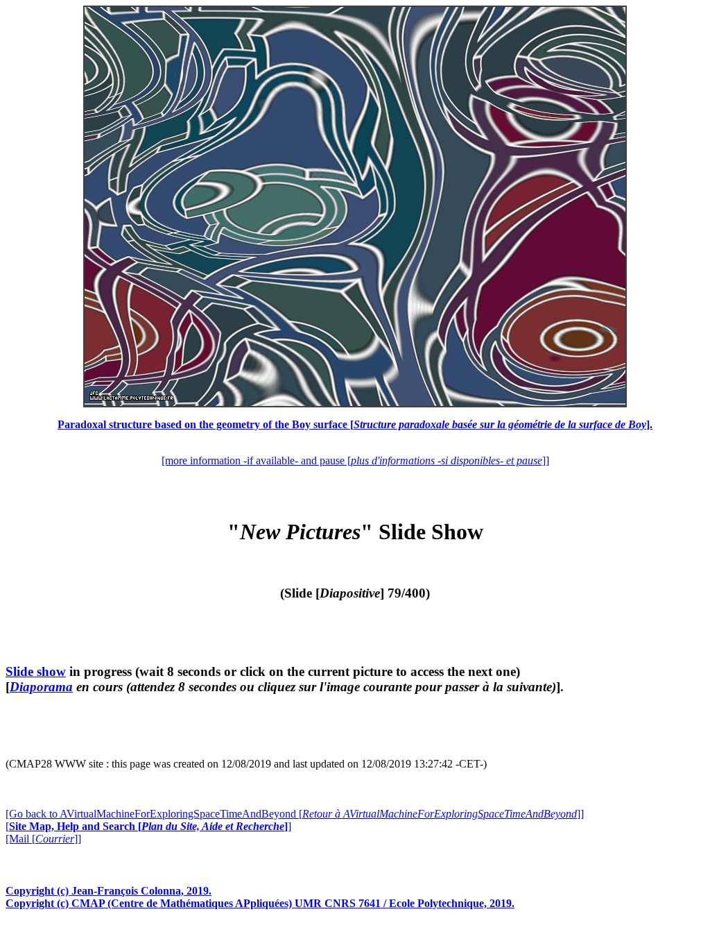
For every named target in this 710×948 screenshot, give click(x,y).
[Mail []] (43, 839)
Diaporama (41, 686)
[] (148, 826)
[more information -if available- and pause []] (355, 460)
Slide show (36, 671)
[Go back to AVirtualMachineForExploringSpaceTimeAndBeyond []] (295, 814)
